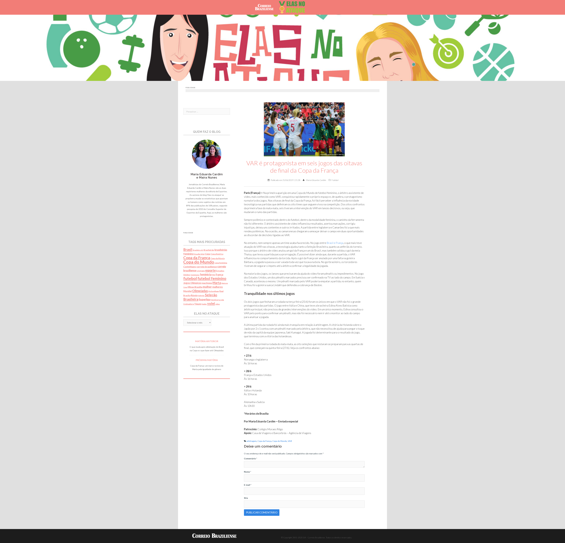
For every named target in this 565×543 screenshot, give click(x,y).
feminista (205, 274)
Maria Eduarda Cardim (316, 180)
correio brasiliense (206, 266)
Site (246, 498)
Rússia (194, 295)
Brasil (187, 249)
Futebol (335, 180)
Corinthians (189, 266)
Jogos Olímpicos (192, 283)
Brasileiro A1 (198, 250)
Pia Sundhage (213, 291)
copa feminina (221, 263)
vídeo (217, 304)
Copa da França (264, 441)
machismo (207, 283)
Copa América (217, 254)
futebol (190, 278)
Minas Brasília (195, 287)
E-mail (247, 485)
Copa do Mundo (279, 441)
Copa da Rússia (218, 258)
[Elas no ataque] (294, 7)
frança (219, 274)
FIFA (213, 275)
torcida (221, 300)
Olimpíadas (200, 291)
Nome (247, 471)
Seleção (201, 295)
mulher (207, 286)
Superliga (204, 299)
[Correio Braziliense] (266, 7)
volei (211, 303)
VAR (290, 441)
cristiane (201, 271)
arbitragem (252, 441)
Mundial (187, 291)
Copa (207, 254)
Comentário (250, 458)
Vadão (204, 304)
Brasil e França (335, 242)
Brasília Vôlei (199, 254)
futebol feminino (211, 278)
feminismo (195, 275)
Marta (217, 282)
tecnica (214, 300)
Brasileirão (209, 250)
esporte (210, 270)
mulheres (217, 286)
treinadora (188, 304)
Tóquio (197, 304)
